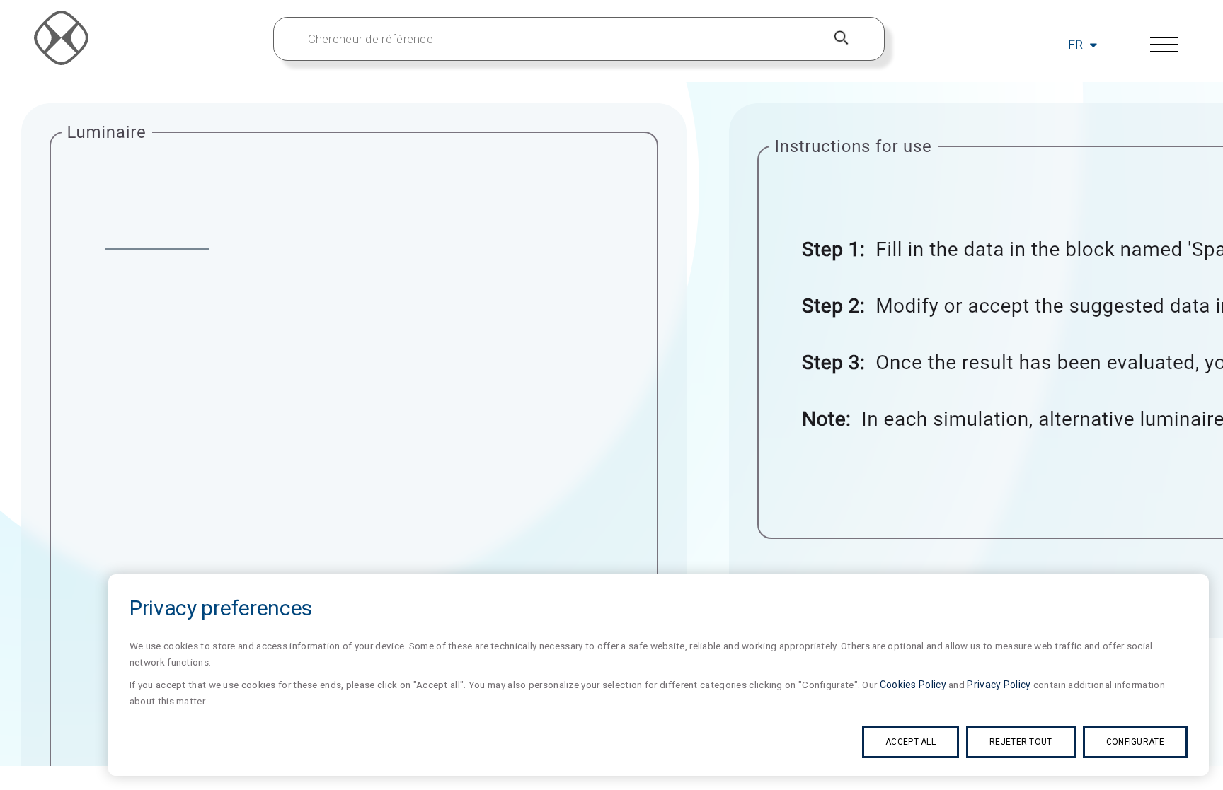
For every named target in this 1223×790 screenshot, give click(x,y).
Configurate (1135, 742)
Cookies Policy (913, 684)
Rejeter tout (1020, 742)
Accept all (910, 742)
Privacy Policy (998, 684)
